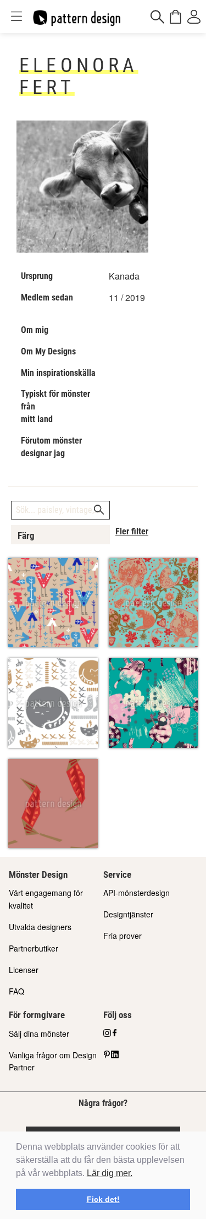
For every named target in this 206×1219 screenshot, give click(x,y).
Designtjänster (128, 914)
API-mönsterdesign (136, 892)
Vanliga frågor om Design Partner (53, 1061)
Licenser (23, 969)
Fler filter (131, 531)
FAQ (16, 991)
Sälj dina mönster (39, 1033)
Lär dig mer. (109, 1173)
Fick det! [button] (103, 1199)
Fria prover (122, 935)
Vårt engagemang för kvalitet (46, 899)
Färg (26, 535)
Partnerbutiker (33, 948)
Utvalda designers (40, 926)
